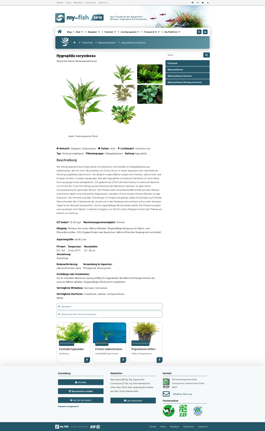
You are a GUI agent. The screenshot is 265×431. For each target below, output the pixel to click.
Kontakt (60, 2)
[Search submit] (206, 55)
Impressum (103, 2)
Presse (68, 2)
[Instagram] (198, 3)
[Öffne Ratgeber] (99, 32)
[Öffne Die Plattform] (179, 32)
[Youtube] (203, 3)
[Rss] (208, 3)
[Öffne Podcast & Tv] (159, 32)
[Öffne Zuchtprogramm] (138, 32)
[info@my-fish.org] (166, 393)
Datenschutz (90, 2)
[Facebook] (192, 3)
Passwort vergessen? (68, 406)
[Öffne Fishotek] (115, 32)
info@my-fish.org (182, 393)
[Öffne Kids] (82, 32)
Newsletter (78, 2)
